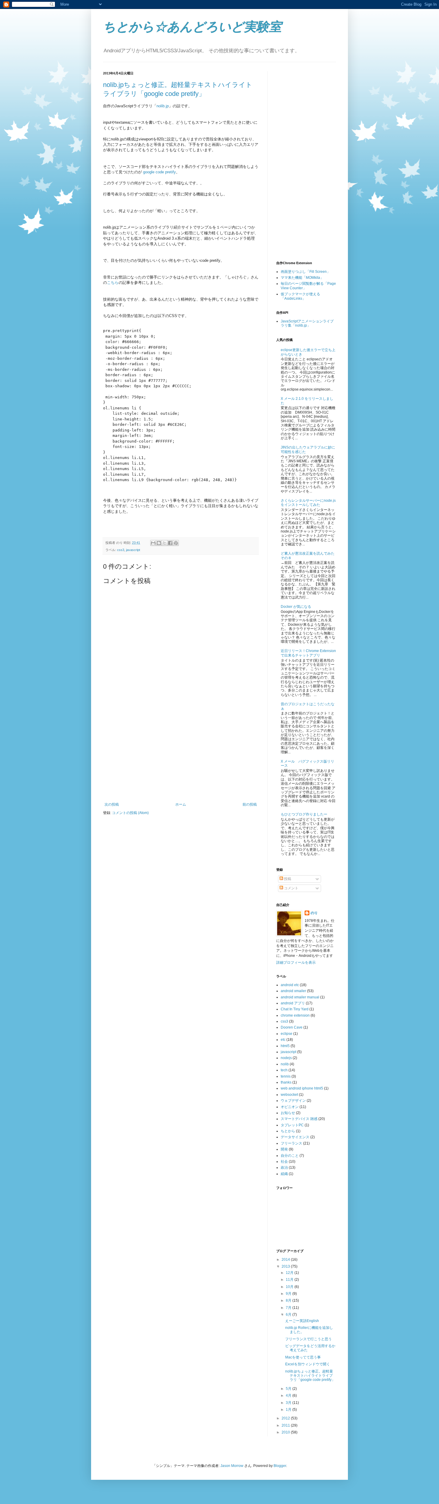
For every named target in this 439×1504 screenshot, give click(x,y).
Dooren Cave (292, 1027)
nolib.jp (162, 106)
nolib (285, 1064)
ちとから (288, 1131)
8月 (289, 1300)
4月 (289, 1395)
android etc (290, 985)
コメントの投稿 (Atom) (130, 813)
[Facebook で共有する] (170, 543)
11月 (290, 1279)
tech (284, 1070)
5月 (289, 1389)
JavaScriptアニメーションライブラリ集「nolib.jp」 (307, 323)
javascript (133, 550)
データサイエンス (295, 1137)
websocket (289, 1095)
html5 (285, 1046)
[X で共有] (165, 543)
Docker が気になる (296, 607)
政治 (284, 1167)
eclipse (286, 1034)
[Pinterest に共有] (176, 543)
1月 (289, 1409)
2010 (286, 1432)
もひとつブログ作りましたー (304, 814)
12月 (290, 1273)
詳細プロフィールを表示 (296, 962)
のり (314, 913)
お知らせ (288, 1113)
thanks (286, 1082)
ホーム (180, 804)
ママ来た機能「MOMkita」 (302, 278)
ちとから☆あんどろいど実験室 (192, 27)
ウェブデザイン (293, 1100)
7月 (289, 1308)
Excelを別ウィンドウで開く (307, 1364)
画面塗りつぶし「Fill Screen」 (305, 272)
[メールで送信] (153, 543)
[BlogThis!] (159, 543)
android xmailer (293, 991)
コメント (290, 888)
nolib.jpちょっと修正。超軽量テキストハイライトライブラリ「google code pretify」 (310, 1375)
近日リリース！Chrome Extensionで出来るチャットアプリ (308, 653)
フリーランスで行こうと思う (308, 1339)
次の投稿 (112, 804)
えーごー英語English (302, 1321)
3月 (289, 1403)
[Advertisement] (180, 757)
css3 (120, 550)
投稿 (287, 879)
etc (283, 1040)
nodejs (286, 1058)
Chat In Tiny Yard (294, 1009)
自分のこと (290, 1155)
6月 (289, 1314)
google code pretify (159, 172)
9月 (289, 1294)
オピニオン (290, 1107)
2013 (286, 1266)
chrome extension (295, 1015)
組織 (284, 1174)
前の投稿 (249, 804)
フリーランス (291, 1143)
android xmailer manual (300, 997)
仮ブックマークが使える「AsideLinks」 (300, 296)
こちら (113, 282)
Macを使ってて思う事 (303, 1357)
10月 (290, 1287)
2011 (286, 1425)
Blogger (280, 1466)
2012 (286, 1418)
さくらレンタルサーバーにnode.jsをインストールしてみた (308, 502)
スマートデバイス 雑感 (299, 1119)
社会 (284, 1161)
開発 (284, 1149)
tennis (286, 1076)
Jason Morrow (231, 1466)
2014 (286, 1259)
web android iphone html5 (302, 1088)
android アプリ (293, 1003)
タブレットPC (292, 1125)
